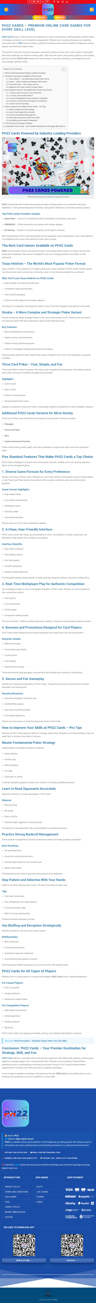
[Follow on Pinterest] (34, 2)
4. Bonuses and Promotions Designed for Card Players (28, 101)
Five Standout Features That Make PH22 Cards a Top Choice (28, 90)
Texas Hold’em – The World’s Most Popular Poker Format (29, 79)
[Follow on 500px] (43, 2)
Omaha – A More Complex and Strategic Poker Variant (28, 82)
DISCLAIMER (10, 1197)
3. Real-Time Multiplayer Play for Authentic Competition (28, 98)
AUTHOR (9, 1217)
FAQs (7, 1202)
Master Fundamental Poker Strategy (21, 109)
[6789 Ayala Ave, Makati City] (54, 2)
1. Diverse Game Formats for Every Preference (25, 93)
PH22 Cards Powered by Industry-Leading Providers (25, 73)
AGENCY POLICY (12, 1207)
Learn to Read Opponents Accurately (22, 112)
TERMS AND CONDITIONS (16, 1192)
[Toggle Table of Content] (62, 69)
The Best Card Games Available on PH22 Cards (23, 76)
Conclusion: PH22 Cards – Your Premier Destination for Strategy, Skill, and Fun (35, 126)
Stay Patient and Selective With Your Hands (24, 118)
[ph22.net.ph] (48, 9)
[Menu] (6, 9)
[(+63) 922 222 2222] (67, 2)
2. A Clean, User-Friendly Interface (21, 96)
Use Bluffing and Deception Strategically (23, 120)
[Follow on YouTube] (38, 2)
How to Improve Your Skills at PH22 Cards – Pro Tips (25, 107)
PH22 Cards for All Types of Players (18, 123)
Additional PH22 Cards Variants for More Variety (25, 87)
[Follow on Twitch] (48, 2)
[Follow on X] (30, 2)
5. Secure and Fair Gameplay (19, 104)
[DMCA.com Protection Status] (48, 1293)
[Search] (92, 10)
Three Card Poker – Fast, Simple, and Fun (23, 84)
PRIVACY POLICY (12, 1187)
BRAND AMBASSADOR (15, 1212)
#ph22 (17, 1165)
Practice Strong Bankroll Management (22, 115)
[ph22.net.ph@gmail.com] (58, 2)
